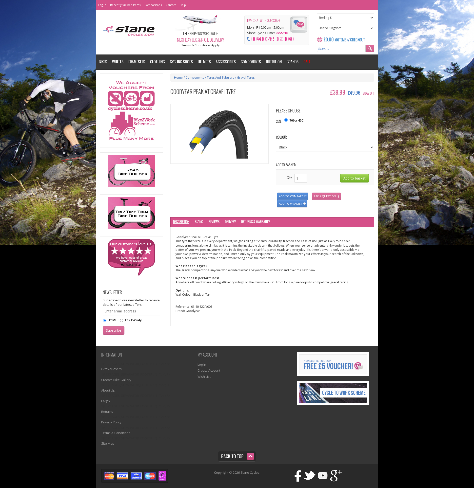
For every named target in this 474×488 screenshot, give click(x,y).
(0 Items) (341, 40)
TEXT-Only (133, 320)
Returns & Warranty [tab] (255, 222)
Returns (107, 411)
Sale (306, 62)
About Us (108, 390)
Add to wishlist (290, 203)
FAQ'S (105, 401)
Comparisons (153, 5)
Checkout (357, 40)
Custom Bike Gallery (116, 380)
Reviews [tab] (214, 222)
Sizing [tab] (199, 222)
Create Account (209, 370)
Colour (281, 137)
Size (278, 122)
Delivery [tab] (230, 222)
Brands (292, 62)
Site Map (107, 443)
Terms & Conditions (115, 433)
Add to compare (291, 196)
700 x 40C (296, 120)
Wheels (117, 62)
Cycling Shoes (181, 62)
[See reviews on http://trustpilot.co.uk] (131, 257)
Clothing (157, 62)
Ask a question (325, 196)
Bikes (103, 62)
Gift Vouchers (111, 369)
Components (195, 77)
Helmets (204, 62)
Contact (171, 5)
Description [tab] (181, 222)
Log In (102, 5)
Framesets (136, 62)
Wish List (204, 376)
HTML (112, 320)
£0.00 (329, 39)
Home (178, 77)
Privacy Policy (111, 422)
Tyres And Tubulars (220, 77)
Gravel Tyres (246, 77)
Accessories (226, 62)
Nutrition (274, 62)
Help (183, 5)
